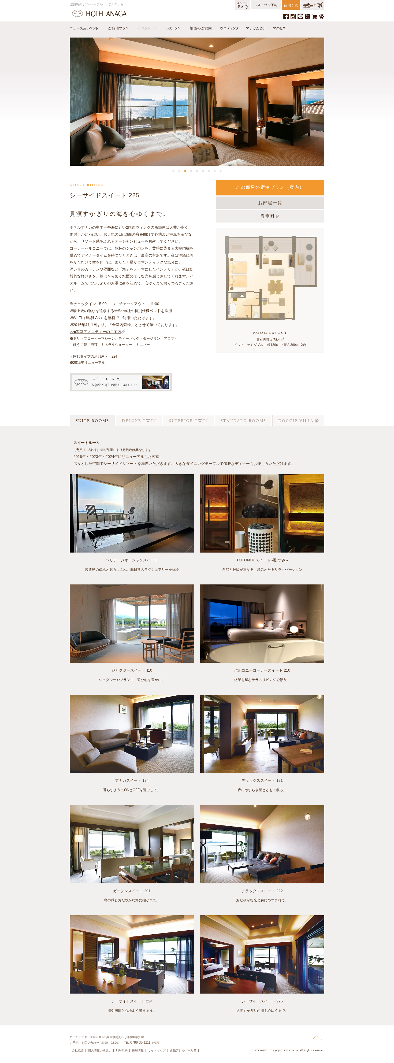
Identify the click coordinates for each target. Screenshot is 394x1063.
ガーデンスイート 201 (132, 891)
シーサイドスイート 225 (262, 1001)
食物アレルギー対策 (183, 1050)
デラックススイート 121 (262, 780)
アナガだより (256, 27)
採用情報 (138, 1050)
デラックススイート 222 (262, 891)
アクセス (278, 27)
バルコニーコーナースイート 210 (262, 670)
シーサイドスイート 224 (132, 1001)
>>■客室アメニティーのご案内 (95, 331)
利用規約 (122, 1050)
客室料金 (270, 216)
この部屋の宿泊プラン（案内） (270, 187)
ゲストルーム (146, 27)
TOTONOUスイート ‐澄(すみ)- (262, 560)
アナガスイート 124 (132, 780)
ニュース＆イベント (86, 27)
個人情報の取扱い (99, 1050)
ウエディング (229, 27)
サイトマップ (157, 1050)
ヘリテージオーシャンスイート (132, 560)
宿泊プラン (117, 27)
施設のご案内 (200, 27)
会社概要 (78, 1050)
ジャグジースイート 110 (131, 670)
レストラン (172, 27)
